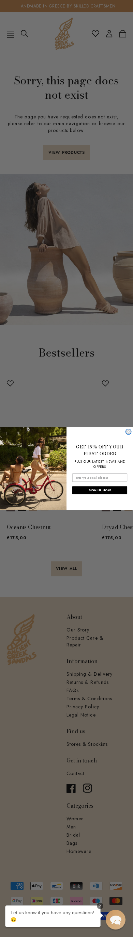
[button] (115, 920)
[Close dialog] (128, 431)
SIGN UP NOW (100, 490)
